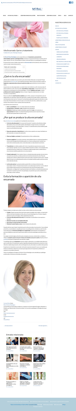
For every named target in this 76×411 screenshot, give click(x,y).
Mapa (64, 404)
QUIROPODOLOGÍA (61, 75)
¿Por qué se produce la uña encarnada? (13, 70)
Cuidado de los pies (8, 52)
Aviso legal (39, 404)
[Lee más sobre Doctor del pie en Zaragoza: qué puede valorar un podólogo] (39, 341)
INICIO (57, 26)
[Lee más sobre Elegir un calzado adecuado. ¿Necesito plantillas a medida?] (26, 376)
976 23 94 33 (6, 319)
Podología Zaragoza (17, 52)
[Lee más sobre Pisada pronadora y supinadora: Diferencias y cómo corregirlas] (12, 376)
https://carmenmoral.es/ (9, 313)
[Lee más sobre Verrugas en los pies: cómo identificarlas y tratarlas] (12, 341)
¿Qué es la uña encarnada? (10, 69)
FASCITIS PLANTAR (60, 44)
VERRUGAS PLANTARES (62, 52)
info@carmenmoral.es (27, 2)
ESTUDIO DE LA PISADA (61, 28)
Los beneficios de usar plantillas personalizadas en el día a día (12, 365)
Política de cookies (58, 404)
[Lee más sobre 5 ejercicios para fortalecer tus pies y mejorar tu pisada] (39, 376)
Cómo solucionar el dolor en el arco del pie (39, 401)
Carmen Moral (7, 303)
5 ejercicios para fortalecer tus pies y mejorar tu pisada (38, 383)
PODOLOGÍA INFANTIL (62, 71)
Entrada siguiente (43, 325)
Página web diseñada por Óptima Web (19, 404)
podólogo (6, 239)
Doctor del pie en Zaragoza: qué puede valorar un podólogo (38, 348)
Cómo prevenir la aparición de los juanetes (59, 401)
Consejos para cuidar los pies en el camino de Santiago (26, 348)
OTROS (57, 49)
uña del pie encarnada (11, 121)
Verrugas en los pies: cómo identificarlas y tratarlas (11, 348)
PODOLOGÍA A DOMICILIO (63, 73)
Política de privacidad (48, 404)
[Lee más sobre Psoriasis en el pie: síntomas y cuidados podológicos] (26, 358)
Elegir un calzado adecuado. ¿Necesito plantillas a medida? (25, 383)
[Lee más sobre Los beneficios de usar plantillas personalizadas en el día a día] (12, 358)
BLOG (56, 80)
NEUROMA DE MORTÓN (63, 54)
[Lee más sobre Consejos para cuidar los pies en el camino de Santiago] (26, 341)
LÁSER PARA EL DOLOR (61, 47)
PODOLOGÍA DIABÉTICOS (63, 64)
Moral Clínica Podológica (9, 305)
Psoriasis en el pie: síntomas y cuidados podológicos (25, 365)
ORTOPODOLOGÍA (61, 78)
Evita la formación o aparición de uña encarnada (14, 72)
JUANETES (59, 56)
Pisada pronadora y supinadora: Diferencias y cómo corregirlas (11, 383)
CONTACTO (58, 83)
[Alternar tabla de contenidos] (23, 67)
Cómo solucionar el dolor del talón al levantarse (18, 401)
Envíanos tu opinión (38, 406)
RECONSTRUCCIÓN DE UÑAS (64, 61)
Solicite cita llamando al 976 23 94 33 (11, 2)
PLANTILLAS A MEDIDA (62, 37)
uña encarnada (28, 62)
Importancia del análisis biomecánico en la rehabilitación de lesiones (39, 365)
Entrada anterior (8, 325)
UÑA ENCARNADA (61, 59)
